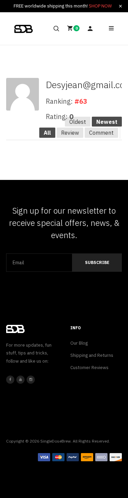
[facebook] (10, 380)
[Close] (120, 6)
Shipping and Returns (91, 355)
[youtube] (20, 380)
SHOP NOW (100, 6)
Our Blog (79, 343)
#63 (80, 101)
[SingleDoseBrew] (23, 29)
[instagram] (31, 380)
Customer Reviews (89, 367)
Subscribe (97, 262)
